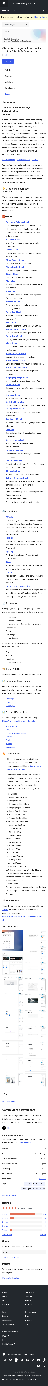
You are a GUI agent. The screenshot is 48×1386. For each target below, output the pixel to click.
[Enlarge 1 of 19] (20, 933)
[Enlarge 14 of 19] (42, 997)
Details (8, 70)
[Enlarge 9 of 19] (20, 1075)
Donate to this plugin (11, 1278)
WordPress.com (10, 1332)
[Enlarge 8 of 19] (20, 1059)
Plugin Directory (8, 10)
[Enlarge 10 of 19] (42, 933)
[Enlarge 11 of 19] (42, 949)
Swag (28, 1324)
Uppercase (10, 747)
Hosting (5, 1300)
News (4, 1296)
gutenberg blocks (28, 1189)
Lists (8, 702)
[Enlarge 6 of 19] (20, 1028)
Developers (7, 1320)
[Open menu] (44, 3)
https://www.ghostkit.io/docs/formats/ (19, 721)
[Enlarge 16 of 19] (42, 1029)
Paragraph (10, 705)
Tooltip (9, 743)
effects (42, 1184)
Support (8, 94)
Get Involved (30, 1312)
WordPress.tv (9, 1324)
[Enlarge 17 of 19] (42, 1045)
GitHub (35, 159)
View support (24, 1142)
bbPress (7, 1340)
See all (43, 1234)
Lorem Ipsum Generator (16, 733)
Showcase (29, 1292)
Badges (9, 730)
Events (28, 1316)
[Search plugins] (27, 24)
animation (28, 1184)
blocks (35, 1184)
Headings (10, 698)
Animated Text (12, 726)
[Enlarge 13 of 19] (42, 981)
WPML (5, 909)
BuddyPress (8, 1344)
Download (8, 61)
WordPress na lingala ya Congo (21, 1354)
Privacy (5, 1304)
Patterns (29, 1304)
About (4, 1292)
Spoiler (9, 737)
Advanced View (9, 1195)
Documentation (23, 159)
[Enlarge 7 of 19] (20, 1043)
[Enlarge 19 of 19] (42, 1076)
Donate (29, 1320)
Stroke (9, 740)
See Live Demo (8, 159)
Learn (4, 1312)
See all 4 (42, 1179)
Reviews (8, 76)
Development (10, 88)
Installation (9, 82)
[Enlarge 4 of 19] (20, 996)
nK (6, 55)
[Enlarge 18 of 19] (42, 1060)
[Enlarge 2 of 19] (20, 956)
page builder (40, 1189)
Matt (5, 1336)
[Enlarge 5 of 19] (20, 1012)
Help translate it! (40, 17)
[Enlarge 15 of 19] (42, 1013)
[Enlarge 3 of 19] (20, 980)
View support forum (10, 1257)
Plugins (28, 1300)
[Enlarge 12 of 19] (42, 965)
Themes (28, 1296)
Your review (7, 1234)
